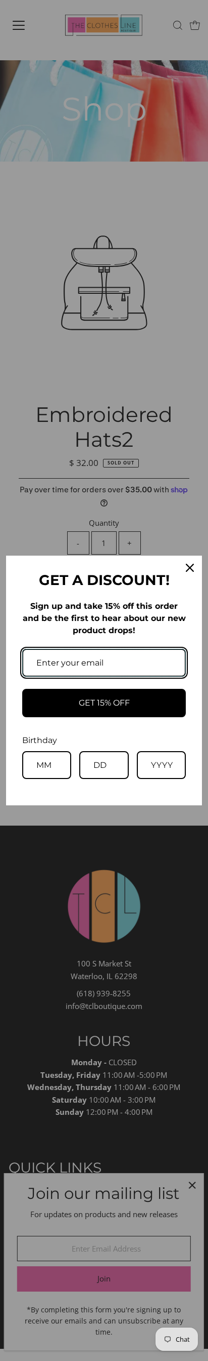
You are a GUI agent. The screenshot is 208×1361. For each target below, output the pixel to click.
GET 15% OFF (104, 703)
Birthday (39, 740)
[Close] (190, 568)
